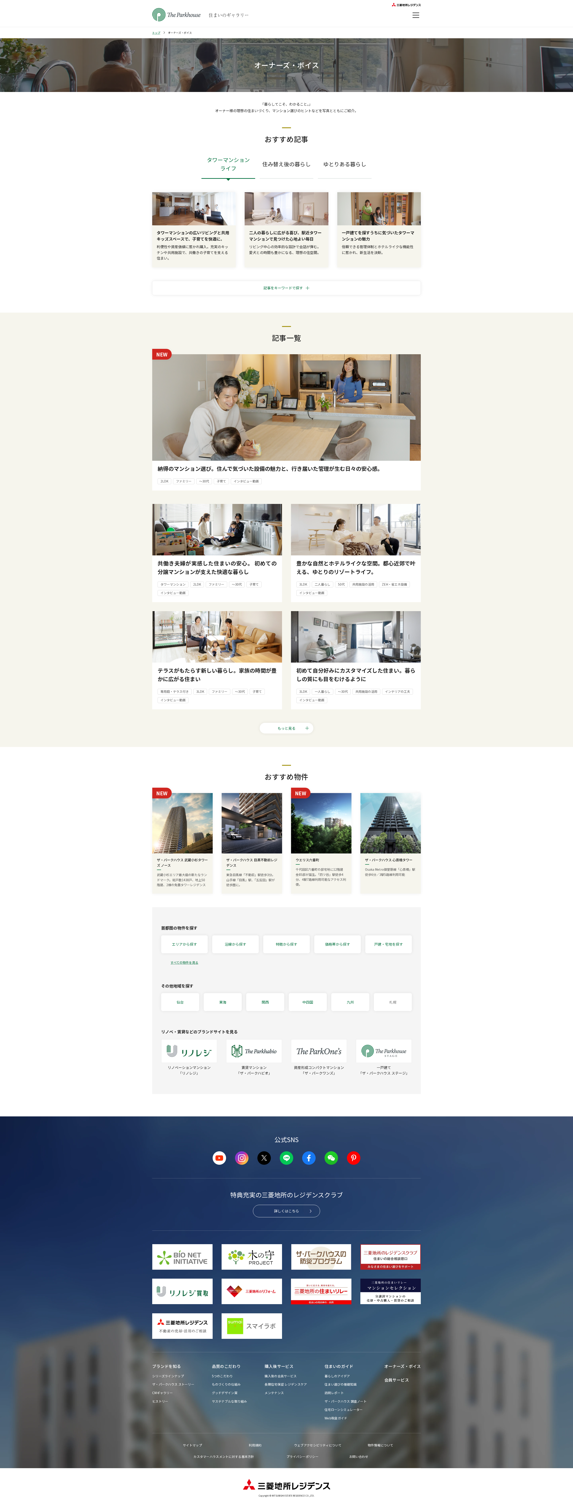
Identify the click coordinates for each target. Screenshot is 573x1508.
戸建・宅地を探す (388, 944)
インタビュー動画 (246, 481)
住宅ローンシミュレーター (344, 1409)
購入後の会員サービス (281, 1376)
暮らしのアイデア (337, 1376)
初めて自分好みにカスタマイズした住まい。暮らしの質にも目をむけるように (355, 674)
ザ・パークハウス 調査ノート (346, 1401)
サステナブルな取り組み (229, 1401)
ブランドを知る (166, 1366)
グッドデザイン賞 (224, 1393)
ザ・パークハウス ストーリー (173, 1384)
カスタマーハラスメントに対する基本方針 (223, 1456)
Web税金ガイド (336, 1418)
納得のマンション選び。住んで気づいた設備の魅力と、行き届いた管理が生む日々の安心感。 (270, 468)
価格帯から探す (337, 944)
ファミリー (184, 481)
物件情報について (380, 1445)
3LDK (303, 584)
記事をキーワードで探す (283, 287)
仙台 (180, 1002)
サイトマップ (192, 1445)
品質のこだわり (226, 1366)
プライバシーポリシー (302, 1456)
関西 (265, 1002)
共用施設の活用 (363, 584)
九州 (350, 1002)
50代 (341, 584)
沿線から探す (235, 944)
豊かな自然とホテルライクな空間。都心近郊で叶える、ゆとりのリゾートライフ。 (355, 567)
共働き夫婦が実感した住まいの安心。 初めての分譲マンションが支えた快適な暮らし (217, 567)
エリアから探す (184, 944)
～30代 (204, 481)
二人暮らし (322, 584)
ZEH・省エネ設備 (394, 584)
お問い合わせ (358, 1456)
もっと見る (286, 728)
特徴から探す (286, 944)
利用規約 (255, 1445)
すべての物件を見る (184, 962)
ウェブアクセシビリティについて (318, 1445)
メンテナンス (274, 1393)
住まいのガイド (339, 1366)
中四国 (307, 1002)
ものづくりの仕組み (226, 1384)
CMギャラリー (162, 1393)
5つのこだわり (222, 1376)
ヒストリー (160, 1401)
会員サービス (396, 1380)
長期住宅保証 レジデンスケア (286, 1384)
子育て (221, 481)
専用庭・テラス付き (174, 691)
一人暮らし (322, 691)
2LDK (164, 481)
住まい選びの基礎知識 (341, 1384)
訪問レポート (334, 1393)
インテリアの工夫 (397, 691)
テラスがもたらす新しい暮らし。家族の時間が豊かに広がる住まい (217, 674)
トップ (156, 32)
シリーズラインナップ (168, 1376)
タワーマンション (173, 584)
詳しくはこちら (286, 1211)
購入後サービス (279, 1366)
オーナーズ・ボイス (402, 1366)
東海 (222, 1002)
